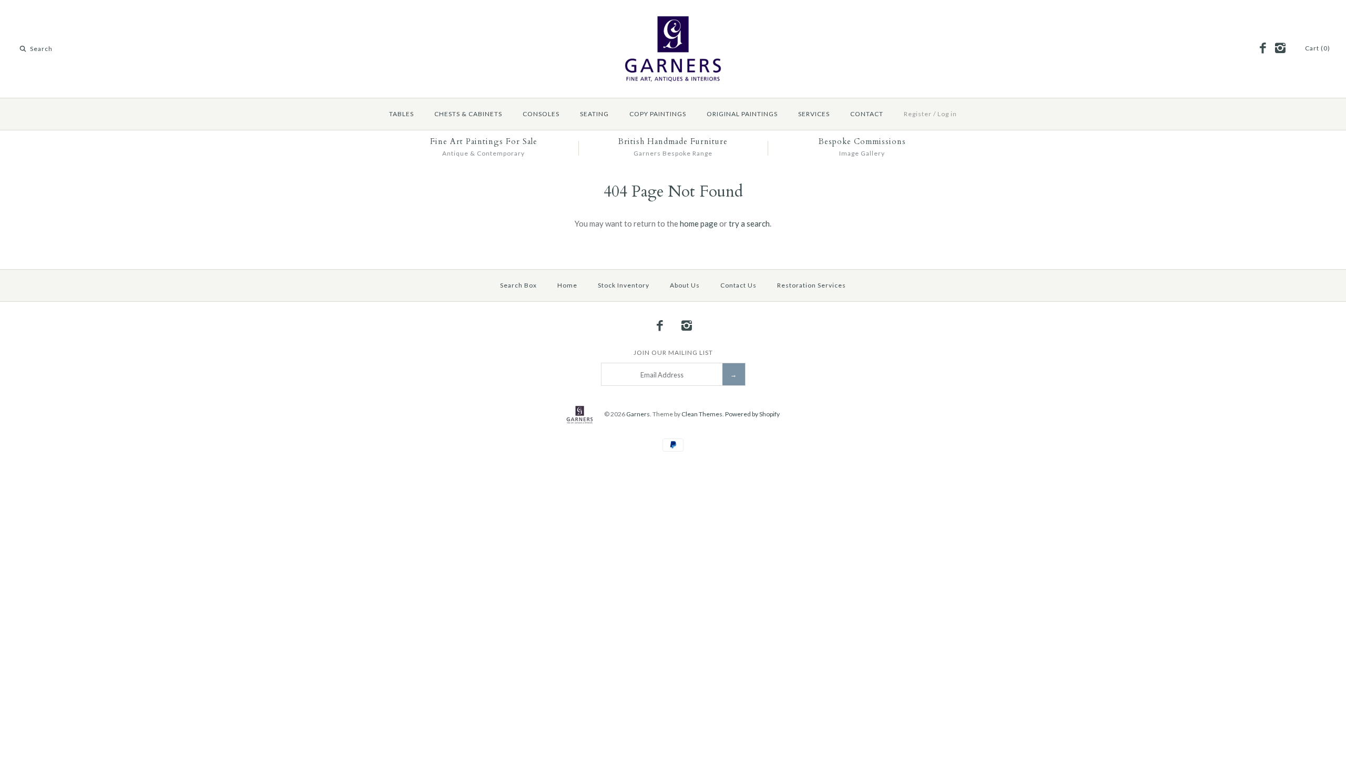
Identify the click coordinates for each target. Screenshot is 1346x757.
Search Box (518, 285)
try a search (749, 223)
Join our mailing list (673, 352)
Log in (947, 114)
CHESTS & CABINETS (468, 114)
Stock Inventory (623, 285)
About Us (685, 285)
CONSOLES (541, 114)
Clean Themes (701, 414)
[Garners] (673, 17)
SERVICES (814, 114)
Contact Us (738, 285)
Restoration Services (811, 285)
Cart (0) (1317, 48)
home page (699, 223)
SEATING (594, 114)
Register (918, 114)
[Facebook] (1263, 48)
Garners (638, 414)
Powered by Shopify (752, 414)
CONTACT (866, 114)
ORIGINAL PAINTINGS (742, 114)
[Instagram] (1280, 48)
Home (567, 285)
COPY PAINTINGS (657, 114)
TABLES (401, 114)
